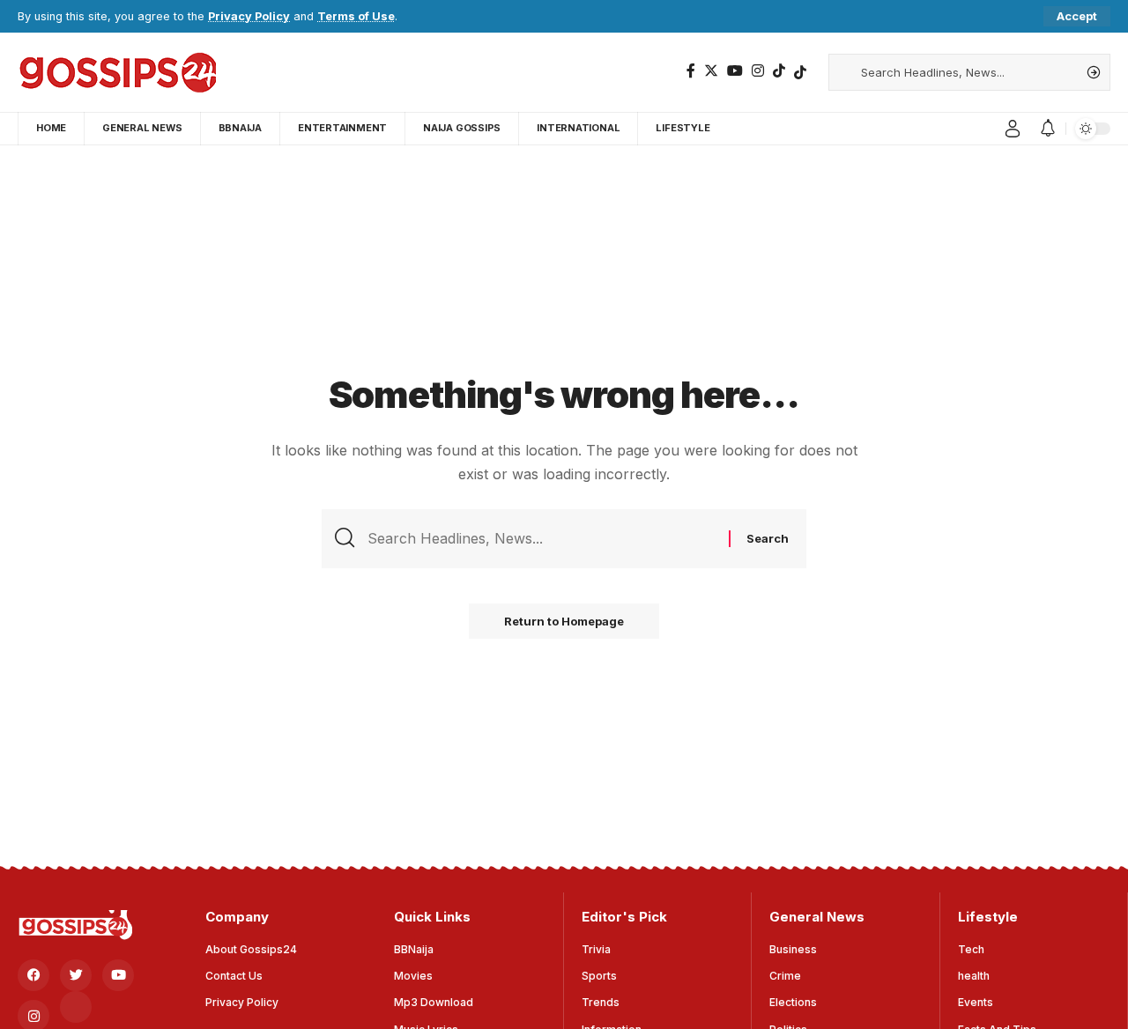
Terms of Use (356, 16)
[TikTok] (779, 71)
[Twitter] (711, 71)
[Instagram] (757, 71)
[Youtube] (118, 975)
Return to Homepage (564, 621)
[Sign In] (1012, 128)
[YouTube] (735, 71)
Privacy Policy (249, 16)
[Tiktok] (800, 72)
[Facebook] (691, 71)
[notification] (1048, 128)
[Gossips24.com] (117, 72)
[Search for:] (541, 538)
